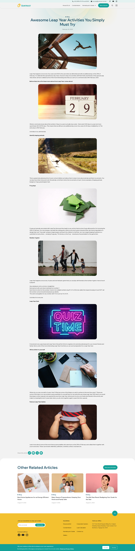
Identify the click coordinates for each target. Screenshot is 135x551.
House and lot (67, 524)
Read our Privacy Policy (67, 549)
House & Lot (66, 5)
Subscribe (40, 525)
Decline (114, 547)
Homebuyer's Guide (88, 5)
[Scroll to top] (115, 513)
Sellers (65, 535)
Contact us (80, 531)
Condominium (76, 5)
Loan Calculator (81, 527)
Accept (106, 547)
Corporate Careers (82, 524)
